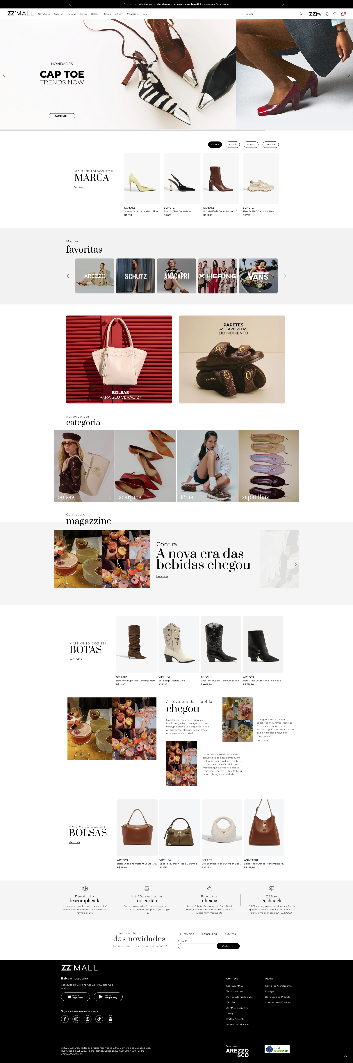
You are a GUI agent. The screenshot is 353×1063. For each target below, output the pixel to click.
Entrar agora (222, 4)
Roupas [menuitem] (71, 14)
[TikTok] (99, 1019)
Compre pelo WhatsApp (278, 1002)
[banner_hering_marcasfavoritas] (217, 275)
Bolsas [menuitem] (94, 14)
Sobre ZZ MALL (234, 985)
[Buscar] (301, 13)
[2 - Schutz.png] (135, 275)
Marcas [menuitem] (107, 14)
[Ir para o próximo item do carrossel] (283, 4)
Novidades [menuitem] (44, 14)
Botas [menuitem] (83, 14)
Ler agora (162, 576)
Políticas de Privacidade (239, 996)
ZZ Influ (230, 1002)
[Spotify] (110, 1019)
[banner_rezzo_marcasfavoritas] (94, 275)
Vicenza (251, 144)
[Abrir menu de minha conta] (327, 14)
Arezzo (233, 144)
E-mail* (182, 941)
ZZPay (229, 1013)
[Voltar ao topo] (345, 1056)
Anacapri (271, 144)
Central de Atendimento (278, 985)
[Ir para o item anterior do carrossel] (70, 4)
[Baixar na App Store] (75, 996)
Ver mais (79, 187)
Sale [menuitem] (145, 14)
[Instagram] (76, 1019)
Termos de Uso (234, 991)
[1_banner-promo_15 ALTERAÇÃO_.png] (119, 359)
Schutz (215, 144)
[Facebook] (65, 1019)
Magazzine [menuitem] (133, 14)
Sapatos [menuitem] (58, 14)
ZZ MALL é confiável (237, 1008)
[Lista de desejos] (335, 14)
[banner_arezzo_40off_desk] (176, 74)
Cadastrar (228, 946)
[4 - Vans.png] (258, 275)
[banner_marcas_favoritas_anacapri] (176, 275)
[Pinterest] (88, 1019)
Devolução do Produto (277, 996)
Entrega (269, 991)
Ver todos (75, 659)
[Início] (20, 14)
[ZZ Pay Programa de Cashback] (315, 14)
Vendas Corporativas (237, 1024)
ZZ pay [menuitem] (119, 14)
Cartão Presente (235, 1019)
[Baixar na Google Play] (108, 996)
